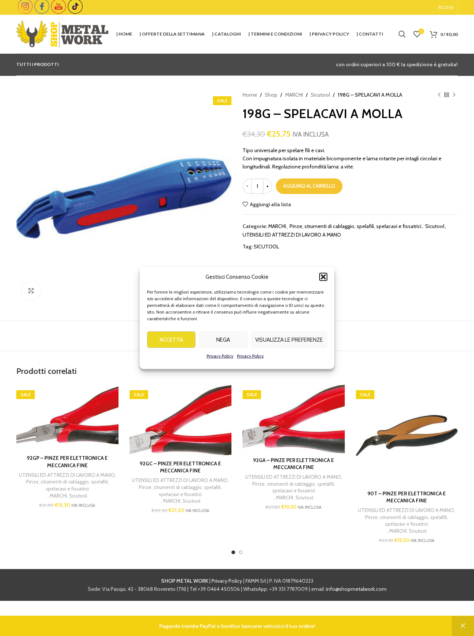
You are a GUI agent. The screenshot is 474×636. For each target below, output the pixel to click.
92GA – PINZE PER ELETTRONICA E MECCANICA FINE (293, 464)
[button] (323, 277)
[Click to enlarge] (31, 291)
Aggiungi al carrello (309, 186)
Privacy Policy (220, 356)
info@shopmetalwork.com (356, 589)
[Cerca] (402, 34)
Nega (223, 339)
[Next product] (454, 94)
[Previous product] (439, 94)
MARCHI (294, 94)
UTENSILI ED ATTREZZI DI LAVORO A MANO (292, 234)
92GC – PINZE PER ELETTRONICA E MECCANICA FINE (180, 467)
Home (250, 94)
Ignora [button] (463, 626)
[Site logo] (62, 33)
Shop (271, 94)
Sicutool (320, 94)
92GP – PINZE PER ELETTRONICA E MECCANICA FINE (67, 462)
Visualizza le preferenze (289, 339)
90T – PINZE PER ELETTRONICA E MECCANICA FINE (406, 497)
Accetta (171, 339)
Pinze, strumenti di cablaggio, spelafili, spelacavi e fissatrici (355, 226)
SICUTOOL (266, 246)
